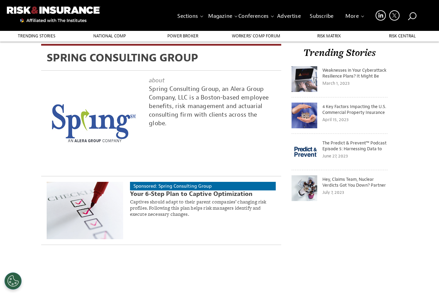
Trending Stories (36, 36)
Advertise (288, 16)
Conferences (253, 16)
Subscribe (321, 16)
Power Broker (182, 36)
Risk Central (402, 36)
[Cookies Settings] (13, 281)
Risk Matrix (329, 36)
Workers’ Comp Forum (256, 36)
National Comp (109, 36)
